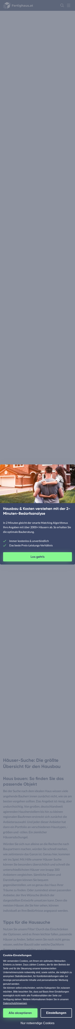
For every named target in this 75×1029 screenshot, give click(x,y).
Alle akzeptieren (20, 1013)
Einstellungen (56, 1013)
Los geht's (37, 557)
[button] (70, 469)
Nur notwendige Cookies (37, 1023)
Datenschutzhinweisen (15, 1003)
